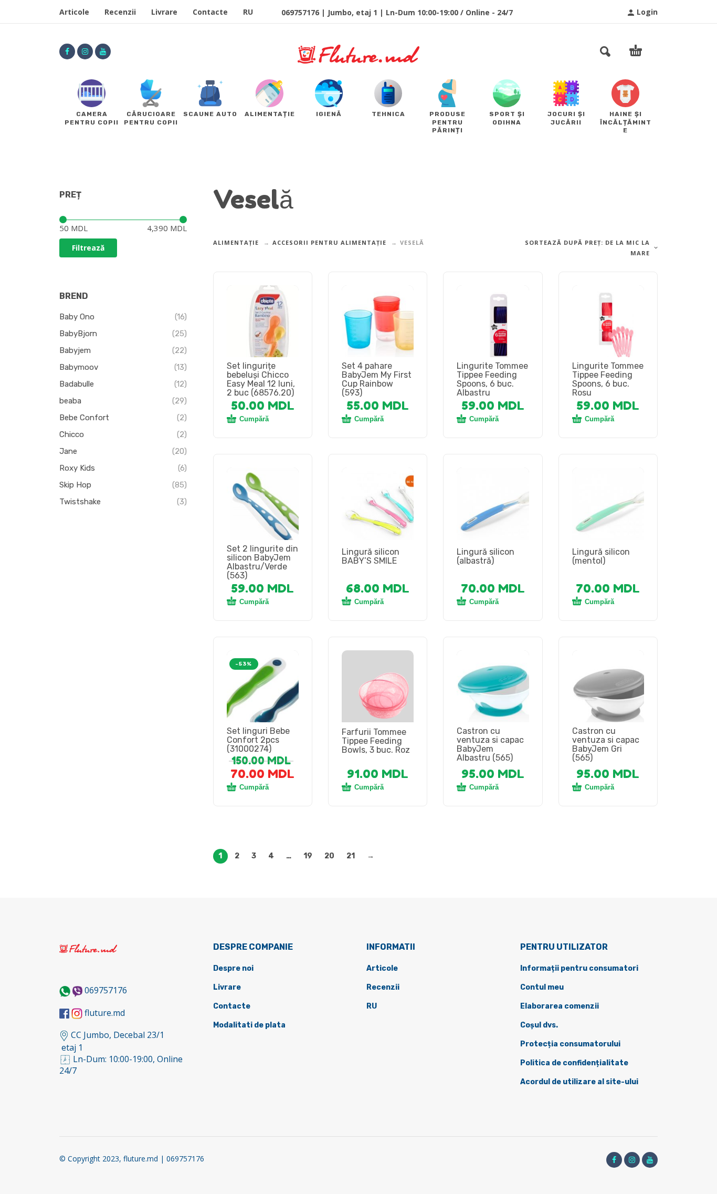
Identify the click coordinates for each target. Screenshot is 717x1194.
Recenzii (120, 12)
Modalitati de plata (249, 1025)
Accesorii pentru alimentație (329, 242)
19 (307, 856)
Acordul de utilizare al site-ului (579, 1081)
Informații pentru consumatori (579, 968)
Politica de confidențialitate (574, 1062)
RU (248, 12)
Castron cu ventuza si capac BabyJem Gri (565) (605, 744)
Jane (68, 451)
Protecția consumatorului (570, 1044)
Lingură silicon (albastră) (485, 556)
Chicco (71, 434)
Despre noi (233, 968)
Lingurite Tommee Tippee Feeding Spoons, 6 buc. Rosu (608, 379)
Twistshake (80, 501)
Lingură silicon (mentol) (601, 556)
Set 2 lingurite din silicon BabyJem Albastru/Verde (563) (262, 562)
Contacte (210, 12)
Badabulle (76, 384)
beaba (70, 401)
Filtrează (88, 248)
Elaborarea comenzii (559, 1006)
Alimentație (236, 242)
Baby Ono (76, 316)
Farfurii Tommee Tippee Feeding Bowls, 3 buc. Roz (376, 741)
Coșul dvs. (539, 1025)
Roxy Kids (77, 468)
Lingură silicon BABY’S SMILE (370, 556)
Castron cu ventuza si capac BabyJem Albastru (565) (490, 744)
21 (350, 856)
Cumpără (254, 419)
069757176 (106, 990)
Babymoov (78, 367)
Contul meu (542, 987)
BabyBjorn (78, 333)
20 (329, 856)
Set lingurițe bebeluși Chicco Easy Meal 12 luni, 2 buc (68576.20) (261, 379)
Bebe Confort (84, 417)
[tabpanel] (263, 327)
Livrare (164, 12)
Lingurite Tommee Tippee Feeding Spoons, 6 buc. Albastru (492, 379)
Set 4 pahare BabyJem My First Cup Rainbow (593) (377, 379)
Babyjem (75, 350)
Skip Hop (75, 485)
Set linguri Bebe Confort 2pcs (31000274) (258, 740)
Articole (74, 12)
